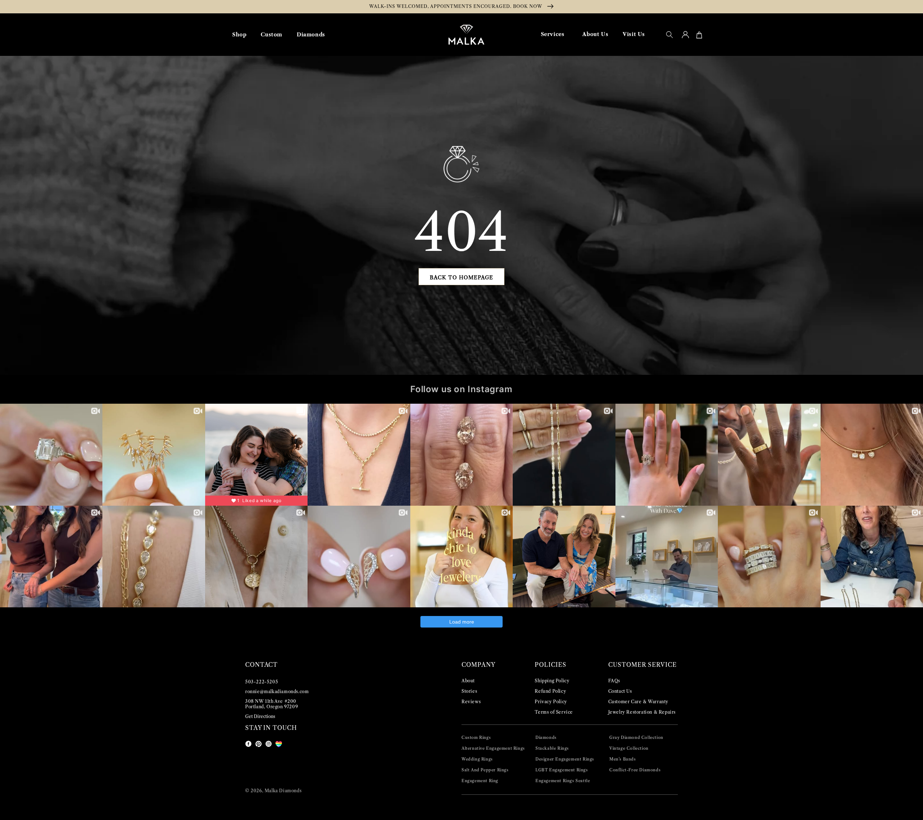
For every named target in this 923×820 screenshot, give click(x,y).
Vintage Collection (629, 748)
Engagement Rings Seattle (562, 780)
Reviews (471, 701)
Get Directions (260, 716)
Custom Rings (476, 737)
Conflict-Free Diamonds (635, 769)
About (468, 680)
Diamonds (546, 737)
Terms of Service (554, 712)
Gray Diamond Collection (636, 737)
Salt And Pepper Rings (485, 769)
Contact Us (620, 691)
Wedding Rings (477, 759)
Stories (469, 691)
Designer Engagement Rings (564, 759)
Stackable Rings (552, 748)
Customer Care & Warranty (638, 701)
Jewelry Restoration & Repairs (642, 712)
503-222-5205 (261, 681)
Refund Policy (550, 691)
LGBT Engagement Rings (561, 769)
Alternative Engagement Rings (493, 748)
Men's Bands (622, 759)
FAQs (614, 680)
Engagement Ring (480, 780)
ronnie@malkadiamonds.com (277, 691)
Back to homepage (461, 277)
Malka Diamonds (283, 790)
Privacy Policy (551, 701)
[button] (669, 35)
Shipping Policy (552, 680)
